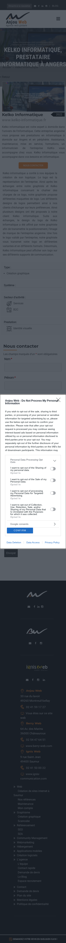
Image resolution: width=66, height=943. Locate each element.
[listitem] (33, 461)
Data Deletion (14, 542)
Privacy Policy (52, 542)
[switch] (53, 468)
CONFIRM (20, 530)
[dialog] (33, 471)
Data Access (33, 542)
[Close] (59, 401)
